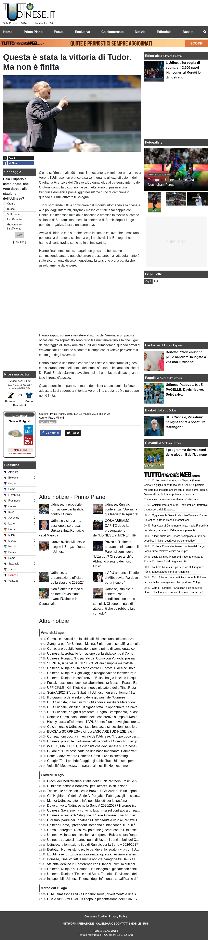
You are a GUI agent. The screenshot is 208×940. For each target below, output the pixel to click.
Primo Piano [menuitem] (33, 32)
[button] (19, 235)
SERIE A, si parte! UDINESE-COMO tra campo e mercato (88, 663)
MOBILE (136, 923)
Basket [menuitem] (188, 32)
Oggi (148, 281)
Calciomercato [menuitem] (112, 32)
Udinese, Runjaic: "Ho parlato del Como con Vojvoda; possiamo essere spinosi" (104, 658)
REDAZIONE (86, 923)
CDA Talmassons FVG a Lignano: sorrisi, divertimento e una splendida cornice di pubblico (112, 894)
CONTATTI (122, 923)
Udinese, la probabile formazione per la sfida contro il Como (67, 509)
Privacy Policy (118, 916)
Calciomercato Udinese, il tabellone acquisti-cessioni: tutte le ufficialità (97, 726)
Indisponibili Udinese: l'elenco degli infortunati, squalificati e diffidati (95, 878)
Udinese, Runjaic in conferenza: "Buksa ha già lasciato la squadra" (122, 509)
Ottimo (11, 203)
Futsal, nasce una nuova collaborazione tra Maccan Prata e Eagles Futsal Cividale (106, 682)
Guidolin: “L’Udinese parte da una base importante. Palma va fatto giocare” (100, 751)
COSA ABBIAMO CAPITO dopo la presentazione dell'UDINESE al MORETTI (102, 899)
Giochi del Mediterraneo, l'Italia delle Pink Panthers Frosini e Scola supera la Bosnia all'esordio (115, 781)
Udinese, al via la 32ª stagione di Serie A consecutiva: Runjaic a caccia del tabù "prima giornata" (116, 815)
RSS (146, 923)
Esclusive (152, 345)
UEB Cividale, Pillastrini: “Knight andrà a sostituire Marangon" (91, 702)
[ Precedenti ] (19, 405)
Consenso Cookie (95, 916)
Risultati (19, 242)
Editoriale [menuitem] (164, 32)
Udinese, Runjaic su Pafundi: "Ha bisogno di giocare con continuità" (96, 869)
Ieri (156, 281)
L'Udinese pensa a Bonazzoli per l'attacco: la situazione (87, 786)
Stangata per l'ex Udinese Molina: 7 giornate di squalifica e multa (93, 643)
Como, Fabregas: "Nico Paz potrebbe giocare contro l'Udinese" (92, 830)
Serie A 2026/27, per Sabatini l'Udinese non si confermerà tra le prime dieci (101, 692)
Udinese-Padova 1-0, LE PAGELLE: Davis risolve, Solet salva (185, 389)
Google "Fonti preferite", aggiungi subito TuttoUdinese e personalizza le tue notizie (106, 761)
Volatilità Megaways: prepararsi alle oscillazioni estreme (87, 765)
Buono (11, 208)
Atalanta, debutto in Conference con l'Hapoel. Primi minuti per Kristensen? (100, 864)
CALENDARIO (104, 923)
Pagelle (150, 378)
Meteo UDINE (20, 416)
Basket (150, 410)
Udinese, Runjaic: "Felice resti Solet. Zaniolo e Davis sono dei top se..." (98, 874)
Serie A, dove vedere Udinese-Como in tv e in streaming (87, 756)
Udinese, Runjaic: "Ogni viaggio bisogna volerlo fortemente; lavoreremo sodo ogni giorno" (111, 673)
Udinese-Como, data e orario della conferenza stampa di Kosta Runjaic (98, 717)
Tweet (74, 432)
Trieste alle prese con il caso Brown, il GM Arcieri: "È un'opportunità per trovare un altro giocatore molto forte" (125, 791)
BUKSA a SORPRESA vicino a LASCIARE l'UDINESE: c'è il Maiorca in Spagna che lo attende (115, 731)
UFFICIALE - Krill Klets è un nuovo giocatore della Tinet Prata (91, 687)
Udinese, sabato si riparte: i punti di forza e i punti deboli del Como (94, 839)
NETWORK (69, 923)
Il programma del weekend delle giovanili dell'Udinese (86, 697)
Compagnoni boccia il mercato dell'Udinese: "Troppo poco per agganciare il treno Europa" (112, 736)
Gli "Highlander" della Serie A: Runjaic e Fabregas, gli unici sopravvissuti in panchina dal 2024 (115, 795)
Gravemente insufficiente (14, 226)
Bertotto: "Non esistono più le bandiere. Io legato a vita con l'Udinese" (97, 849)
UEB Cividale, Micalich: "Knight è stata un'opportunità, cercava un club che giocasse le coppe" (115, 707)
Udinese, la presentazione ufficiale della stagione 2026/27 (67, 577)
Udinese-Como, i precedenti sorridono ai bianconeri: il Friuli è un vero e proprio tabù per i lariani (116, 825)
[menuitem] (205, 32)
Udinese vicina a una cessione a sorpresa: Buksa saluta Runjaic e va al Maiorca (104, 835)
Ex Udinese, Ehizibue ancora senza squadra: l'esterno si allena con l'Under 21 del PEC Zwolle (115, 854)
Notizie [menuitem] (140, 32)
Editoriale (152, 56)
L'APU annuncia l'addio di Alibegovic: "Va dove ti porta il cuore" (122, 577)
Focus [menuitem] (59, 32)
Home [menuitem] (7, 32)
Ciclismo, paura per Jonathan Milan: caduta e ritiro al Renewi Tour (94, 820)
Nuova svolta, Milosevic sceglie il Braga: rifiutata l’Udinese (68, 546)
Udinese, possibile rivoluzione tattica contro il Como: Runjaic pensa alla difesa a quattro (110, 741)
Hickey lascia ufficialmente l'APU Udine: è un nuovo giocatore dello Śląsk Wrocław (106, 721)
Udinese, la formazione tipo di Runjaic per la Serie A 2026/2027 (92, 844)
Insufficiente (14, 219)
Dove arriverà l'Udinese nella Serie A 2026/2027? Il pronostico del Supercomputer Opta (109, 805)
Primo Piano (57, 413)
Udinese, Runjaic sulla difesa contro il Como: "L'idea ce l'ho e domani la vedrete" (105, 668)
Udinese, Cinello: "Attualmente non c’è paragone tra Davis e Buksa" (96, 859)
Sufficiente (13, 214)
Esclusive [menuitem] (82, 32)
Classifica (11, 465)
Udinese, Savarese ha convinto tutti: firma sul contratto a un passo (94, 810)
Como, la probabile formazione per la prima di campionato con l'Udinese (99, 648)
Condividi (52, 432)
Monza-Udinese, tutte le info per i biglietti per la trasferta (87, 800)
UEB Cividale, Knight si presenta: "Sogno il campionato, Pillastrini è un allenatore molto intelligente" (119, 712)
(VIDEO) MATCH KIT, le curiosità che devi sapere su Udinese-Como (96, 746)
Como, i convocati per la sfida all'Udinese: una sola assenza (90, 639)
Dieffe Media (110, 930)
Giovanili (151, 443)
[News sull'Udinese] (29, 12)
